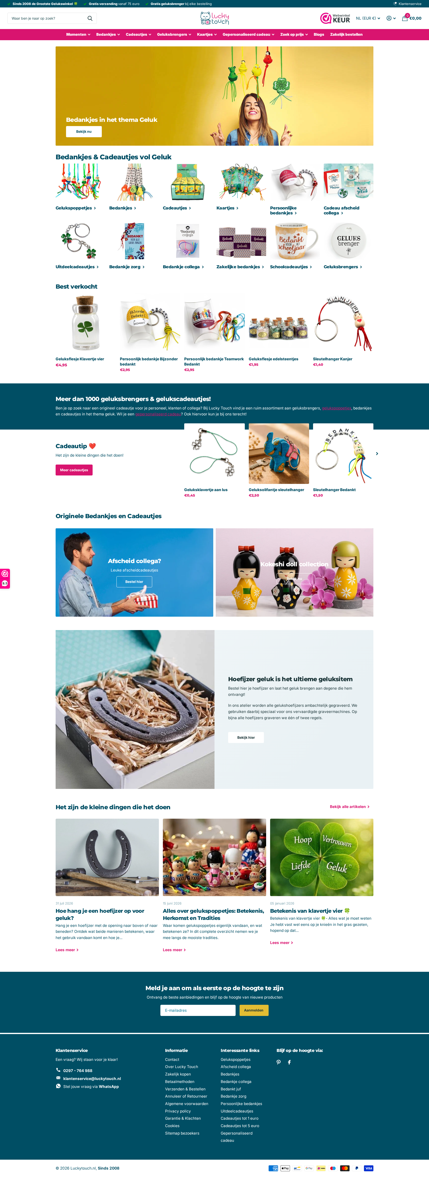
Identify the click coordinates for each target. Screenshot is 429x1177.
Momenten (76, 34)
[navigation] (377, 453)
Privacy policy (178, 1111)
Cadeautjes (136, 34)
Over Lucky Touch (181, 1066)
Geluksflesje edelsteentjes (273, 359)
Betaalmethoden (179, 1081)
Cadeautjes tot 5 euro (240, 1125)
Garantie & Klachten (183, 1118)
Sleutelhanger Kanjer (332, 359)
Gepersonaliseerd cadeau (246, 34)
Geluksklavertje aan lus (206, 489)
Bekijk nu (84, 131)
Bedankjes (106, 34)
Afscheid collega (236, 1066)
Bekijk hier (246, 737)
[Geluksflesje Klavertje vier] (86, 323)
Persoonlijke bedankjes (241, 1103)
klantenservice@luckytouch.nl (92, 1078)
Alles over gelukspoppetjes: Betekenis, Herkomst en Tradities (214, 889)
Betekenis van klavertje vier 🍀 (321, 885)
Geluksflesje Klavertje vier (80, 359)
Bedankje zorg (233, 1096)
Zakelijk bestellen (346, 34)
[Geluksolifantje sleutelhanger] (279, 453)
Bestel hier (134, 581)
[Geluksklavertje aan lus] (214, 453)
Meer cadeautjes (74, 470)
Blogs (319, 34)
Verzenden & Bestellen (185, 1089)
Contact (172, 1059)
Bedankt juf (231, 1089)
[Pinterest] (279, 1062)
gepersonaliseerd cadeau (158, 414)
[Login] (391, 18)
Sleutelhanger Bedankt (334, 489)
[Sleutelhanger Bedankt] (343, 453)
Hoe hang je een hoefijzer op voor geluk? (107, 889)
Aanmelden (254, 1010)
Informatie (176, 1050)
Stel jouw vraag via (91, 1086)
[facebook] (289, 1062)
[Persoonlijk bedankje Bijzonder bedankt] (150, 323)
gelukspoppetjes (336, 408)
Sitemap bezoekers (182, 1133)
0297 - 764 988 (77, 1070)
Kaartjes (205, 34)
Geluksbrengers (172, 34)
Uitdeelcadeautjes (237, 1111)
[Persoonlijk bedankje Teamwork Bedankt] (214, 323)
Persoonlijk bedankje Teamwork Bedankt (214, 362)
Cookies (172, 1125)
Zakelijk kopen (178, 1074)
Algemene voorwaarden (186, 1103)
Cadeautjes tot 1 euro (239, 1118)
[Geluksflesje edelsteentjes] (279, 323)
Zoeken (90, 18)
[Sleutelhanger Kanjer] (343, 323)
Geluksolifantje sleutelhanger (276, 489)
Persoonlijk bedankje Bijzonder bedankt (149, 362)
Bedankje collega (236, 1081)
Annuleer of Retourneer (186, 1096)
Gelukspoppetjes (235, 1059)
